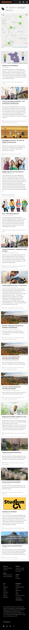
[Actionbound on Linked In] (7, 626)
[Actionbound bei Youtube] (3, 626)
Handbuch (5, 587)
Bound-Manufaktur (20, 569)
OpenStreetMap (20, 47)
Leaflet (14, 47)
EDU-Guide (5, 592)
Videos (4, 588)
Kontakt (5, 595)
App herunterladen (7, 576)
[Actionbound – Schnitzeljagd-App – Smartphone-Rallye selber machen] (6, 2)
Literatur (5, 593)
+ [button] (3, 15)
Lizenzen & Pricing (20, 568)
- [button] (3, 17)
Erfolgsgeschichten (20, 587)
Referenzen (18, 590)
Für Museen (18, 571)
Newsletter (5, 597)
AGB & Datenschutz (20, 595)
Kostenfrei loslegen (7, 568)
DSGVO (17, 593)
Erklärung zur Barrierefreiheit (19, 599)
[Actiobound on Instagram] (10, 626)
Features (18, 585)
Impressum (18, 597)
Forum (4, 590)
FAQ (4, 585)
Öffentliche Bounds (7, 575)
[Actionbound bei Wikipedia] (13, 626)
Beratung (18, 578)
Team (17, 592)
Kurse (17, 576)
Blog (17, 588)
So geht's (5, 569)
